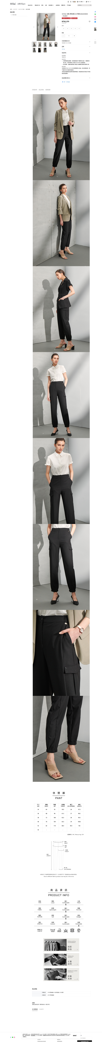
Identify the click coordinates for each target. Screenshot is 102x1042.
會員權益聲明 (59, 1041)
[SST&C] (17, 3)
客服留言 (58, 1039)
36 (67, 28)
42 (79, 28)
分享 (64, 81)
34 (63, 28)
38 (71, 28)
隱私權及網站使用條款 (42, 1041)
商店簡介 (39, 1039)
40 (75, 28)
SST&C (63, 49)
